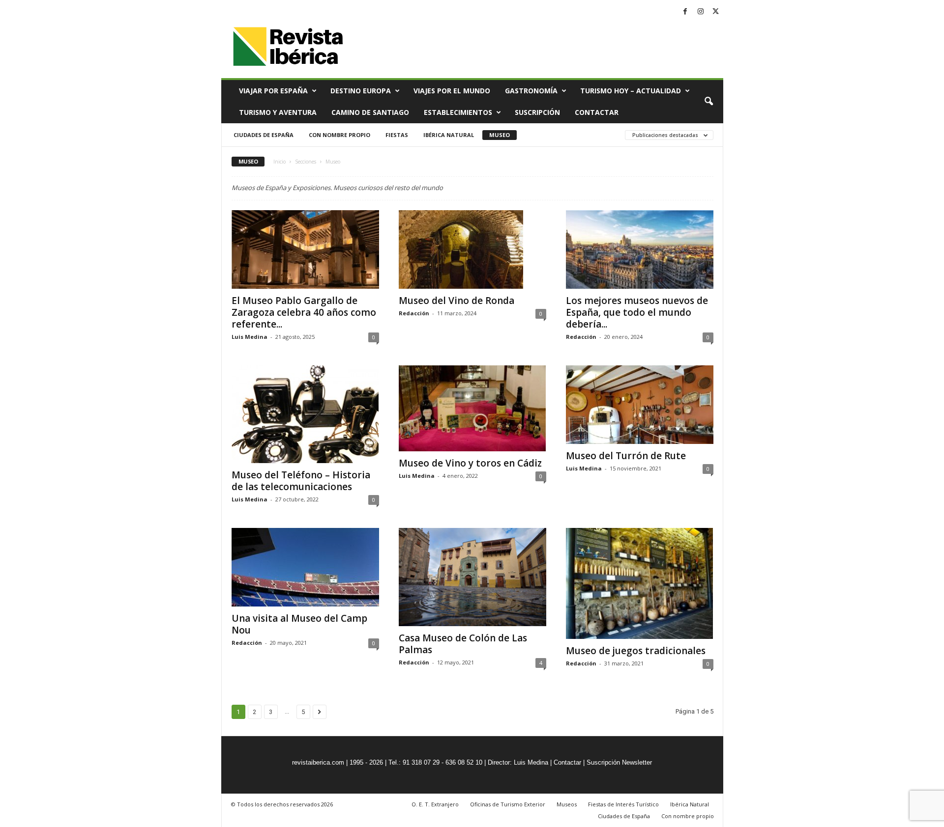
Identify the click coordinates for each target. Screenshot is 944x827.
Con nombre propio (339, 134)
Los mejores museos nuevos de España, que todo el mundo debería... (637, 312)
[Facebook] (685, 12)
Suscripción (537, 112)
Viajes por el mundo (451, 90)
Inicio (279, 161)
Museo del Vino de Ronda (456, 300)
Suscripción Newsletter (619, 762)
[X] (716, 12)
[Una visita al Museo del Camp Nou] (305, 567)
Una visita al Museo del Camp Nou (299, 624)
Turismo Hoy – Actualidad (630, 90)
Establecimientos (458, 112)
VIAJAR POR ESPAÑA (273, 90)
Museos (567, 804)
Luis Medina (249, 336)
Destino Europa (360, 90)
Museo (499, 134)
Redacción (414, 313)
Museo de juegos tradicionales (636, 650)
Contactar (597, 112)
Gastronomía (531, 90)
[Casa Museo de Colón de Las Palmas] (472, 577)
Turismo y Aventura (278, 112)
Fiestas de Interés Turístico (623, 804)
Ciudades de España (264, 134)
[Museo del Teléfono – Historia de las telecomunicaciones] (305, 414)
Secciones (305, 161)
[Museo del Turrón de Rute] (639, 404)
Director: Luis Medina (518, 762)
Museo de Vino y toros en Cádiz (470, 463)
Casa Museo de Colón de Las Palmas (463, 644)
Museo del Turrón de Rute (626, 455)
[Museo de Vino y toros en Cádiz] (472, 408)
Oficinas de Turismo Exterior (507, 804)
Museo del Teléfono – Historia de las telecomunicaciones (301, 481)
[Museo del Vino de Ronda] (472, 249)
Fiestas (396, 134)
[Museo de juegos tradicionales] (639, 583)
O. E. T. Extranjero (435, 804)
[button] (708, 101)
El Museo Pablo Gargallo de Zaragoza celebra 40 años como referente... (304, 312)
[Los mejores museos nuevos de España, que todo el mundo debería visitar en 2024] (639, 249)
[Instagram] (701, 12)
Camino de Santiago (370, 112)
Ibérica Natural (448, 134)
